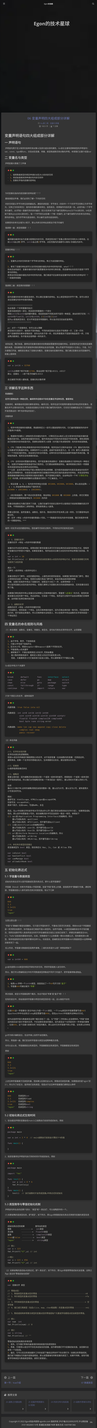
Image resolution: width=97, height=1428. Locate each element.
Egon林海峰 (48, 4)
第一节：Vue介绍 (12, 1382)
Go (41, 123)
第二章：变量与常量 (51, 123)
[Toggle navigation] (93, 4)
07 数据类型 (87, 1382)
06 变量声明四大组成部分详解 (48, 118)
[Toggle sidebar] (4, 4)
